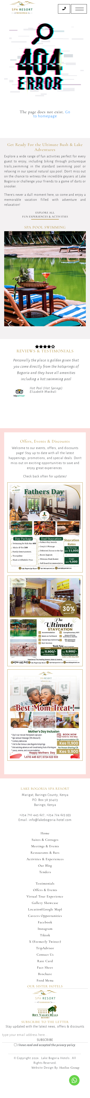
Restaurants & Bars (45, 853)
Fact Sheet (45, 967)
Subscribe (45, 1040)
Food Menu (45, 980)
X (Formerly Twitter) (45, 942)
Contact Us (45, 954)
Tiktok (45, 935)
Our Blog (45, 865)
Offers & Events (45, 890)
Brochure (45, 974)
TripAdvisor (45, 948)
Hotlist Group (69, 1067)
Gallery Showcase (45, 903)
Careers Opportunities (45, 916)
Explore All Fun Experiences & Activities (45, 214)
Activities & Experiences (45, 859)
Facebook (45, 922)
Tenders (45, 872)
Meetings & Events (45, 846)
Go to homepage (52, 114)
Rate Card (45, 961)
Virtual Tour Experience (45, 896)
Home (45, 833)
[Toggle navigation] (79, 9)
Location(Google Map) (45, 909)
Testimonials (45, 883)
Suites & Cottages (45, 840)
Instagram (45, 929)
